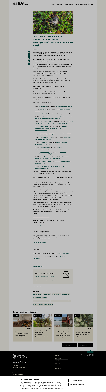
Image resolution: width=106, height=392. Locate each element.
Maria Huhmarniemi (45, 161)
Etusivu (53, 4)
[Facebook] (29, 52)
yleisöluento (47, 294)
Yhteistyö (71, 4)
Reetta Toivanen (44, 152)
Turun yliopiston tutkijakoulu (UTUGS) (43, 304)
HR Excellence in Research (19, 371)
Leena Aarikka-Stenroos (46, 121)
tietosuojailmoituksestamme (48, 386)
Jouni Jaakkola (43, 114)
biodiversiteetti (66, 294)
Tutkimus (66, 4)
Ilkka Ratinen (43, 142)
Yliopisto (77, 4)
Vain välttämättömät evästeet (77, 384)
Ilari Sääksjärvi (43, 109)
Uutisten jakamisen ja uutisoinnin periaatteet (45, 281)
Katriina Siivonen (44, 147)
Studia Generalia (37, 294)
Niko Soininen (43, 133)
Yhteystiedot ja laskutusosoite (20, 367)
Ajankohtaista (83, 4)
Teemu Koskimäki (44, 126)
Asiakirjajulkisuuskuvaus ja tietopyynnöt (19, 375)
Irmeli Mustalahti (45, 156)
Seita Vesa (51, 133)
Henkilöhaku (15, 365)
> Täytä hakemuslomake (39, 242)
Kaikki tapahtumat (83, 345)
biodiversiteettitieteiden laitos (41, 301)
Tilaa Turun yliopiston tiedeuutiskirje (44, 276)
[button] (92, 4)
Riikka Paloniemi (44, 166)
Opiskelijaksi (59, 4)
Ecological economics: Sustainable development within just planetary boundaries (51, 128)
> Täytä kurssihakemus (39, 225)
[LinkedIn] (29, 61)
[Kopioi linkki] (29, 64)
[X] (29, 55)
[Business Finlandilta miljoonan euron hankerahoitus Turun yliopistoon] (83, 328)
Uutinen (26, 9)
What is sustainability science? (64, 106)
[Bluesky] (29, 58)
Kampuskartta (16, 369)
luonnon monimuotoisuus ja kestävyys (61, 301)
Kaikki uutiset (66, 345)
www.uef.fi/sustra (38, 266)
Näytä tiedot (77, 388)
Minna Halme (43, 117)
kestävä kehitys (56, 294)
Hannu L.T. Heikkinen (46, 137)
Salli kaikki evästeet (77, 380)
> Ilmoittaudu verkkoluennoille (41, 217)
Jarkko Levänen (43, 106)
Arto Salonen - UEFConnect (62, 253)
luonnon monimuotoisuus (40, 297)
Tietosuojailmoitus (17, 372)
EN (89, 2)
